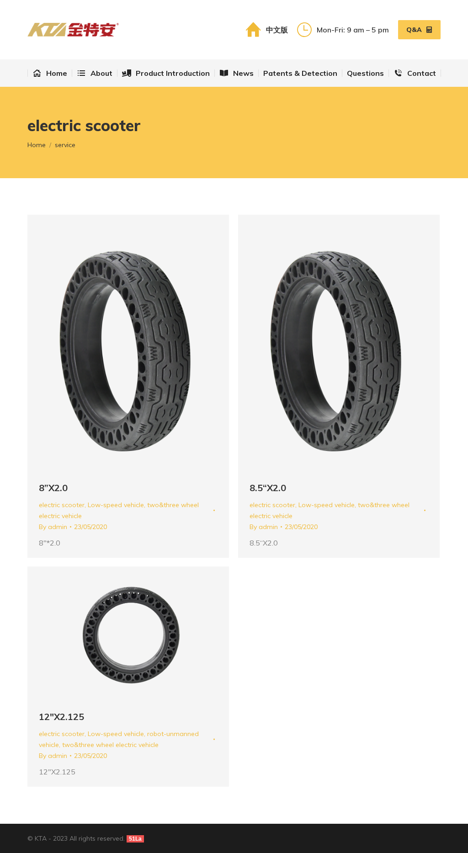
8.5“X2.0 (268, 487)
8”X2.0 (53, 487)
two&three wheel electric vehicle (110, 745)
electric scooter (62, 505)
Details (141, 343)
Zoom (116, 343)
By (53, 527)
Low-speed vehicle (116, 505)
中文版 (276, 29)
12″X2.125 (61, 716)
